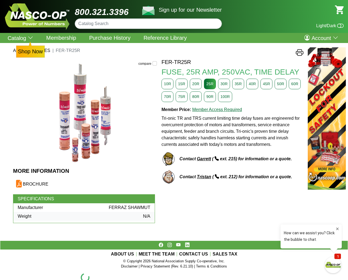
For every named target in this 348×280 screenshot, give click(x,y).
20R (195, 84)
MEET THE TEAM (157, 254)
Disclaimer (129, 266)
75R (181, 96)
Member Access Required (217, 109)
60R (294, 84)
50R (280, 84)
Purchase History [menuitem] (109, 38)
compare (144, 64)
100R (225, 96)
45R (266, 84)
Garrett (204, 158)
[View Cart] (339, 9)
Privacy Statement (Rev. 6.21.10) (167, 266)
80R (195, 96)
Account (321, 38)
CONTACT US (193, 254)
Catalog (18, 38)
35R (238, 84)
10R (167, 84)
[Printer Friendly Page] (299, 54)
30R (224, 84)
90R (209, 96)
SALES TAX (225, 254)
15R (181, 84)
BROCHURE (35, 184)
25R (209, 84)
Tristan (204, 176)
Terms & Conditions (211, 266)
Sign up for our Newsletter (190, 10)
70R (167, 96)
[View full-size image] (85, 113)
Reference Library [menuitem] (165, 38)
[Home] (37, 5)
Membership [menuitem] (61, 38)
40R (252, 84)
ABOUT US (122, 254)
